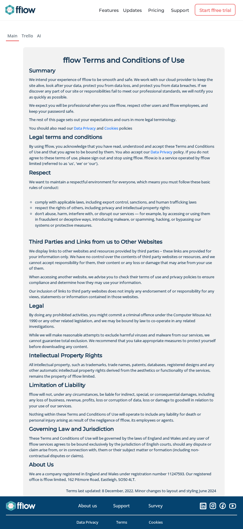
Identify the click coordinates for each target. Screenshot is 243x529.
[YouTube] (232, 505)
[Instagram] (213, 505)
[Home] (22, 10)
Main (12, 36)
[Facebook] (223, 505)
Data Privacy (85, 128)
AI (39, 36)
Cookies (111, 128)
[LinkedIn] (203, 505)
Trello (27, 36)
